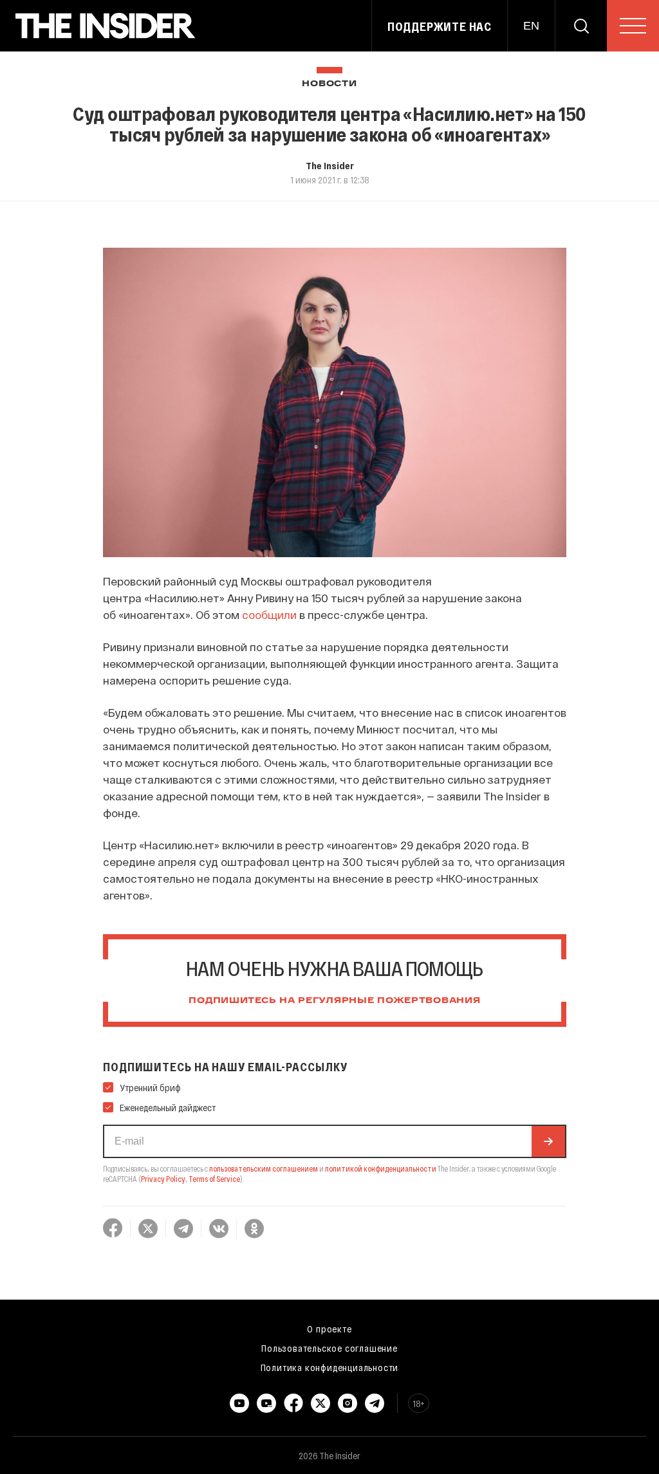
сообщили (269, 614)
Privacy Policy (163, 1178)
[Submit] (548, 1141)
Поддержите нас (439, 26)
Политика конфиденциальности (330, 1367)
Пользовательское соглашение (329, 1348)
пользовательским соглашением (263, 1168)
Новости (329, 84)
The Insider (330, 165)
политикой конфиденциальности (380, 1168)
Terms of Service (214, 1178)
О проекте (329, 1328)
